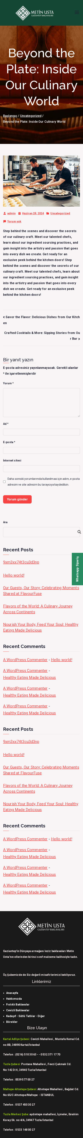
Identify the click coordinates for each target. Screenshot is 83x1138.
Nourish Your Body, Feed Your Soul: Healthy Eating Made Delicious (40, 627)
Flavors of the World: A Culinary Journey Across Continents (37, 609)
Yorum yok (14, 222)
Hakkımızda (14, 998)
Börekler (12, 1021)
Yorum (8, 383)
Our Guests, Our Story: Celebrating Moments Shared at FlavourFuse (41, 590)
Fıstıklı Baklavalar (18, 1004)
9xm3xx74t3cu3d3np (21, 562)
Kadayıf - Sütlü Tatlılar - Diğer (25, 1016)
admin (11, 213)
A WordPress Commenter (25, 659)
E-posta (9, 442)
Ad (6, 423)
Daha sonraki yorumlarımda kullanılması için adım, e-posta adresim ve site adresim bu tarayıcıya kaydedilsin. (44, 481)
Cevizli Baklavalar (18, 1010)
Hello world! (13, 575)
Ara (5, 522)
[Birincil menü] (77, 13)
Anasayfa (12, 992)
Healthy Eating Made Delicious (29, 677)
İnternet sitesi (12, 460)
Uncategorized (60, 213)
